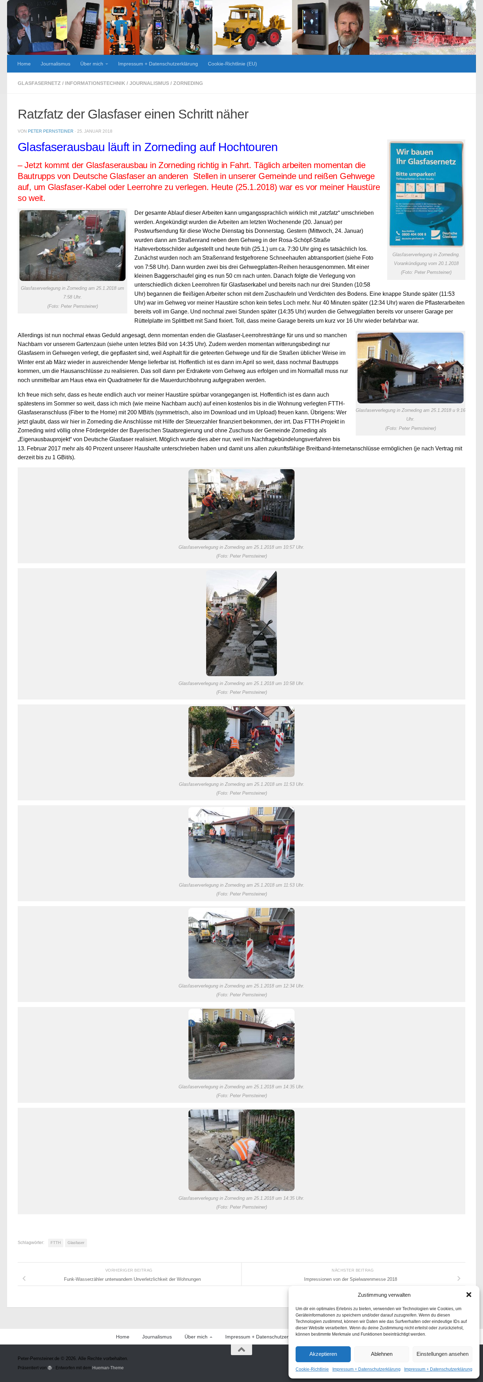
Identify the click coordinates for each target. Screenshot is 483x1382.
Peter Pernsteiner (51, 131)
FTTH (56, 1242)
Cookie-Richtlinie (312, 1369)
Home (24, 64)
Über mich (91, 64)
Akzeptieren (323, 1354)
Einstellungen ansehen (443, 1354)
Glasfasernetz (39, 83)
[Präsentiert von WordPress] (50, 1368)
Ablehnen (381, 1354)
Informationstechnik (95, 83)
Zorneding (188, 83)
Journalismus (55, 64)
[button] (468, 1294)
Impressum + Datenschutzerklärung (366, 1369)
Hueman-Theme (108, 1367)
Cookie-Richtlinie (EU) (232, 64)
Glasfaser (76, 1242)
